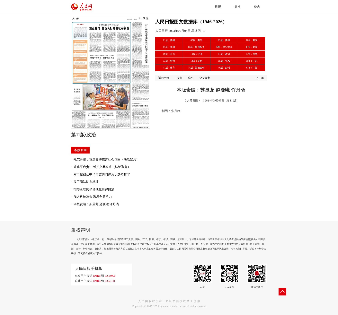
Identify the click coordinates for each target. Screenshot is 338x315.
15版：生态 (224, 60)
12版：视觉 (251, 54)
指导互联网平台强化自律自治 (94, 189)
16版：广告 (251, 60)
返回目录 (163, 77)
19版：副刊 (224, 67)
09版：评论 (169, 54)
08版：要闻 (251, 47)
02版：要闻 (196, 40)
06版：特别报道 (196, 47)
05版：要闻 (169, 47)
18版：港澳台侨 (196, 67)
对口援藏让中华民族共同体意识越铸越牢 (102, 174)
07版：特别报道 (224, 47)
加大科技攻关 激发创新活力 (93, 196)
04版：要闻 (251, 40)
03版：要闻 (224, 40)
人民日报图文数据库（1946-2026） (191, 21)
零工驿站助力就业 (86, 181)
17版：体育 (169, 67)
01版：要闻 (169, 40)
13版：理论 (169, 60)
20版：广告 (251, 67)
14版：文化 (196, 60)
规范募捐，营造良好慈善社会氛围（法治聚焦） (106, 159)
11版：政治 (224, 54)
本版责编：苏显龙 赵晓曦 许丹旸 (96, 204)
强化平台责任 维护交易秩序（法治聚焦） (102, 167)
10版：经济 (196, 54)
